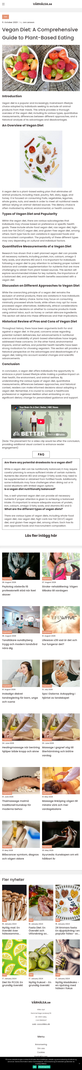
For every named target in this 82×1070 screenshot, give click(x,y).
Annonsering (41, 1044)
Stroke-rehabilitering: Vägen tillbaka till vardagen (60, 588)
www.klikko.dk (43, 1024)
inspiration (7, 578)
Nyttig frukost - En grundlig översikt (40, 984)
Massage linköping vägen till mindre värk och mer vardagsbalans (60, 805)
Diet (5, 17)
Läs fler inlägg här (41, 535)
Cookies (41, 1052)
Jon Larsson (28, 22)
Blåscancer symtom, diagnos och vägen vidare (20, 856)
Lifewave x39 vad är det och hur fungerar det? (59, 642)
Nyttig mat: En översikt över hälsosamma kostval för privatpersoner (11, 930)
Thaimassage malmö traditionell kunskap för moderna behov (16, 805)
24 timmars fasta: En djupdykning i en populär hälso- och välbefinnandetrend (67, 930)
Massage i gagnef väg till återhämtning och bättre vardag (57, 751)
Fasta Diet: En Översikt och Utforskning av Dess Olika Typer (39, 930)
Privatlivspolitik (44, 1067)
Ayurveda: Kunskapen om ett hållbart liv (60, 856)
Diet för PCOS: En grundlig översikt (12, 984)
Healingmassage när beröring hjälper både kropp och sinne (21, 749)
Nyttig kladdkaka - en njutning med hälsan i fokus (67, 985)
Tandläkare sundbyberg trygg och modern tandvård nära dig (19, 644)
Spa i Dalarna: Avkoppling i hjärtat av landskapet (58, 695)
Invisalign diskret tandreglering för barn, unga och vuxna (20, 697)
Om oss (41, 1048)
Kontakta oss (41, 1056)
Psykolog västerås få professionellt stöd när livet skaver (19, 590)
